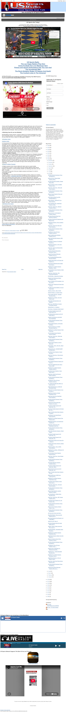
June (49, 171)
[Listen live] (2, 618)
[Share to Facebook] (25, 230)
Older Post (40, 269)
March (49, 573)
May (49, 173)
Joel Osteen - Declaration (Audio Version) (55, 309)
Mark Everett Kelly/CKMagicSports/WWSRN (52, 605)
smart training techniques (8, 224)
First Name (48, 89)
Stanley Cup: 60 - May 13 (53, 521)
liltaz (47, 609)
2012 (48, 590)
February (50, 575)
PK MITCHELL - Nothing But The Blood (55, 276)
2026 (48, 145)
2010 (48, 594)
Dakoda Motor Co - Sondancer (53, 307)
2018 (48, 579)
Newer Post (4, 269)
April (49, 571)
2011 (48, 592)
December (50, 160)
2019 (48, 158)
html (48, 103)
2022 (48, 153)
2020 (48, 157)
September (50, 166)
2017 (48, 581)
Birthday (48, 96)
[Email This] (22, 230)
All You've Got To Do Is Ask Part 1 (54, 513)
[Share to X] (24, 230)
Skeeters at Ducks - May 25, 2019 (54, 290)
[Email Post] (20, 230)
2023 (48, 151)
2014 (48, 587)
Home (22, 269)
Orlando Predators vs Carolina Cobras (55, 292)
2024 (48, 149)
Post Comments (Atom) (11, 271)
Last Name (48, 92)
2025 (48, 147)
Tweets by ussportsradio (51, 124)
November (50, 162)
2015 (48, 585)
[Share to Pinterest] (27, 230)
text (47, 105)
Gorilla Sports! (39, 26)
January (50, 576)
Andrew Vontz (5, 141)
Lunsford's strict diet (16, 176)
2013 (48, 588)
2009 (48, 596)
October (50, 164)
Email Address (49, 85)
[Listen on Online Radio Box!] (64, 618)
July (49, 169)
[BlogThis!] (23, 230)
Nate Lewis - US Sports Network (52, 607)
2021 (48, 155)
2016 (48, 583)
